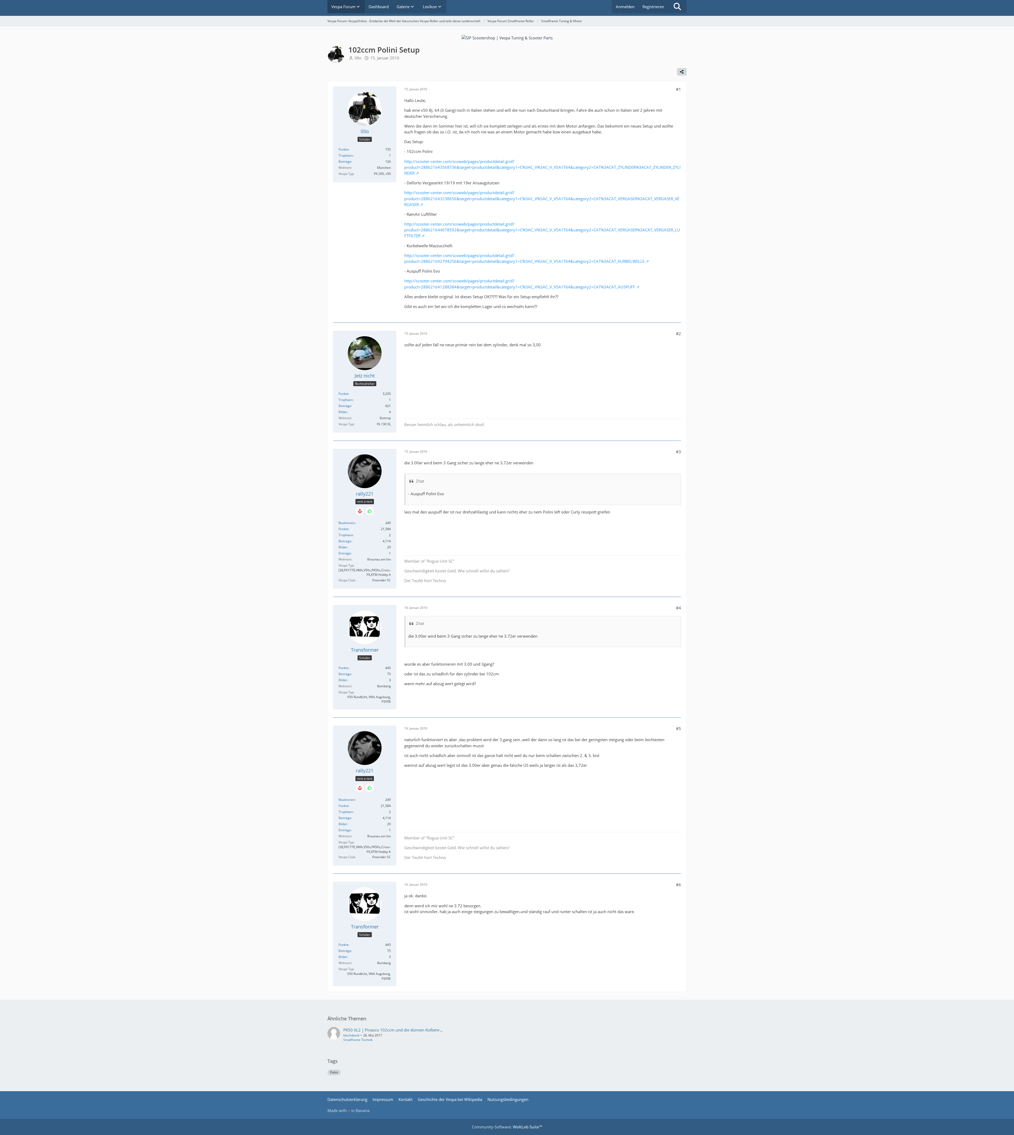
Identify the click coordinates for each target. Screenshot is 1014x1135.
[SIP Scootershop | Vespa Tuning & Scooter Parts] (507, 37)
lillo (358, 57)
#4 (678, 607)
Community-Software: (507, 1126)
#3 (678, 451)
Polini (334, 1072)
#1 (678, 89)
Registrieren (653, 6)
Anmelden (625, 6)
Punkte (344, 149)
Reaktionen (347, 523)
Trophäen (346, 155)
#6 (678, 884)
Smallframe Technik (358, 1040)
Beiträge (345, 161)
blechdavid (351, 1035)
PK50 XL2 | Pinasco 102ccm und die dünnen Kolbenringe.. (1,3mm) (404, 1030)
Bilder (343, 412)
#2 (678, 333)
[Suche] (677, 6)
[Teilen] (682, 72)
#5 (678, 728)
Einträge (345, 553)
